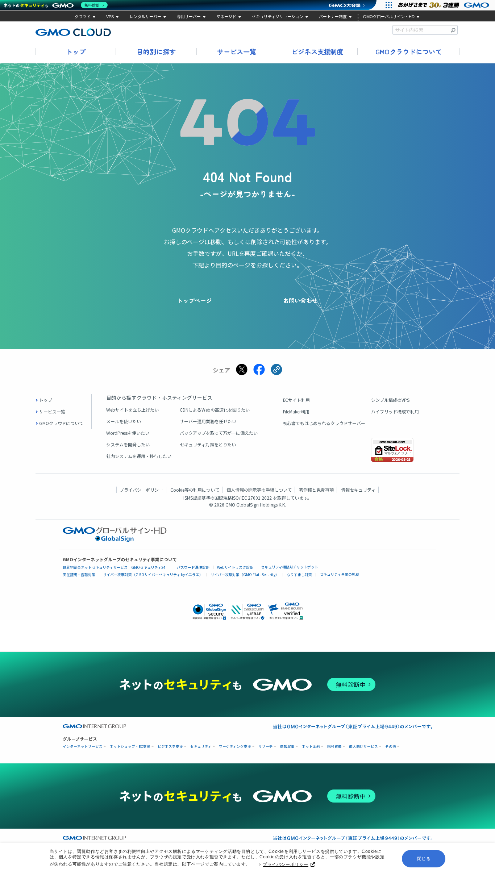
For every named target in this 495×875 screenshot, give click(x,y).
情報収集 (287, 746)
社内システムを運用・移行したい (138, 456)
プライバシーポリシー (285, 864)
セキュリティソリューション (277, 16)
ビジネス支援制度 (317, 51)
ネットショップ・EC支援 (130, 746)
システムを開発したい (128, 444)
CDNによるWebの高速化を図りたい (215, 410)
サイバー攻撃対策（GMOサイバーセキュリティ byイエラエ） (153, 574)
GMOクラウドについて (408, 51)
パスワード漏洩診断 (193, 567)
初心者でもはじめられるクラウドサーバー (324, 423)
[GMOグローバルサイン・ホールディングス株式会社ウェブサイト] (115, 540)
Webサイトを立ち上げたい (132, 410)
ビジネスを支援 (170, 746)
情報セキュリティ (358, 490)
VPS (110, 16)
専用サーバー (189, 16)
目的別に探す (156, 51)
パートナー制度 (333, 16)
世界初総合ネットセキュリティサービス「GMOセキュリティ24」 (116, 567)
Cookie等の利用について (194, 490)
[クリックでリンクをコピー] (276, 370)
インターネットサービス (83, 746)
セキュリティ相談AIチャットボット (289, 567)
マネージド (226, 16)
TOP (482, 634)
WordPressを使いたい (127, 433)
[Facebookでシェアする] (259, 370)
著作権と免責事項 (316, 490)
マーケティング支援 (235, 746)
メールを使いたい (123, 421)
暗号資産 (334, 746)
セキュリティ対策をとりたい (208, 444)
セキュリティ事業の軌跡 (339, 574)
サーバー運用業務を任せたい (208, 421)
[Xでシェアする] (242, 370)
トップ (76, 51)
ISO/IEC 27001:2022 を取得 (259, 498)
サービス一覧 (236, 51)
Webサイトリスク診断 (235, 567)
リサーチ (265, 746)
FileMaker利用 (296, 411)
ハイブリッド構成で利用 (395, 411)
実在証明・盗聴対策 (79, 574)
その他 (390, 746)
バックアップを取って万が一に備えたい (219, 433)
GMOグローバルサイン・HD (389, 16)
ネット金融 (311, 746)
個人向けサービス (363, 746)
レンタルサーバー (145, 16)
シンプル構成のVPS (390, 400)
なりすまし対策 (299, 574)
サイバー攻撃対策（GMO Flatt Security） (245, 574)
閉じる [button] (424, 858)
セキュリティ (201, 746)
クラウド (83, 16)
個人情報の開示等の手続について (259, 490)
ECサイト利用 (296, 400)
